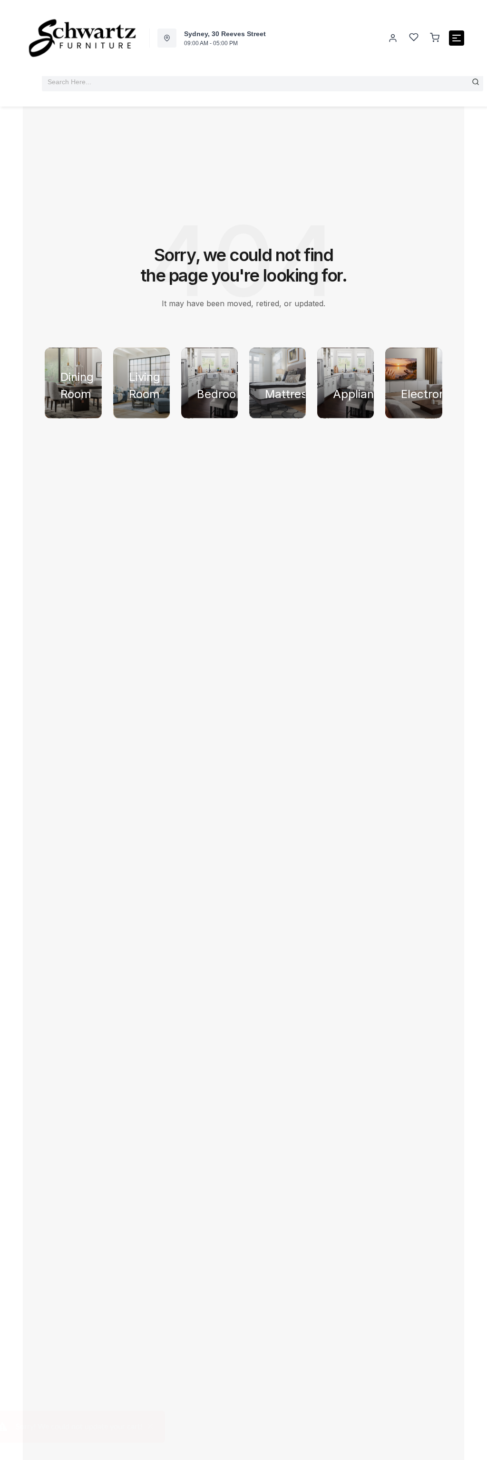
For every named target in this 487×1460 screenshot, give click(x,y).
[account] (393, 38)
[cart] (434, 38)
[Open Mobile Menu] (456, 38)
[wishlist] (414, 38)
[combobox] (262, 81)
